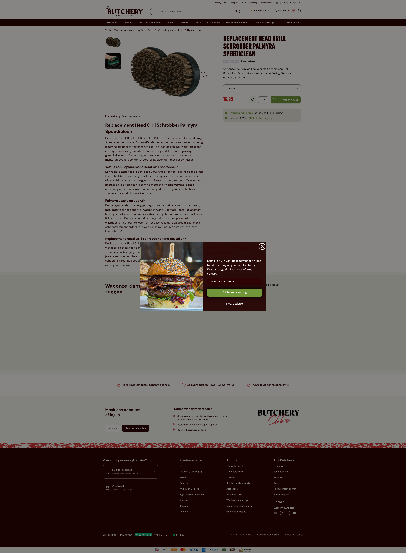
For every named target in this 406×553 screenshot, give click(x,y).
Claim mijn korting (235, 292)
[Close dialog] (262, 246)
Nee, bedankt (234, 303)
